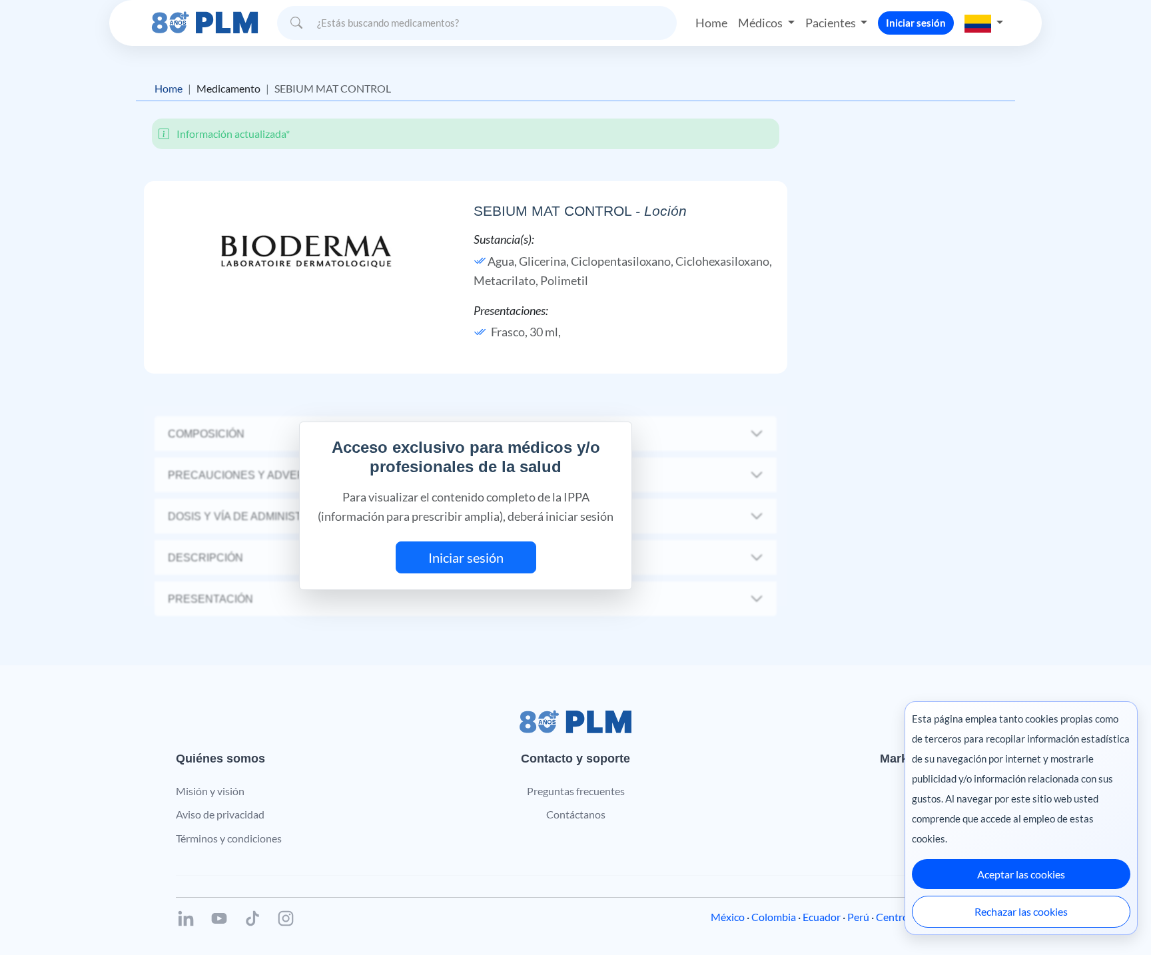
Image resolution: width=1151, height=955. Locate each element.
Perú (858, 916)
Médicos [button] (761, 22)
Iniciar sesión (916, 23)
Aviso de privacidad (220, 814)
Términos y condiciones (229, 838)
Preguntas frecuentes (576, 791)
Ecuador (822, 916)
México (728, 916)
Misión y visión (210, 791)
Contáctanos (575, 814)
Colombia (773, 916)
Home (711, 22)
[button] (983, 22)
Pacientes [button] (831, 22)
